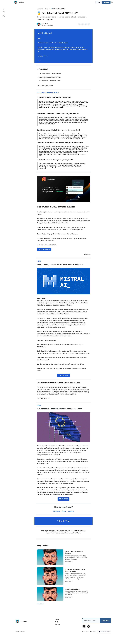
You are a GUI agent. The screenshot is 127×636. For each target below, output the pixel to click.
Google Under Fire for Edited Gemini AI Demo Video (54, 97)
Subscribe (106, 2)
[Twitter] (84, 626)
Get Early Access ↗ (43, 398)
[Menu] (112, 2)
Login (98, 2)
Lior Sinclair (45, 23)
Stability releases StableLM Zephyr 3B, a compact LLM (55, 160)
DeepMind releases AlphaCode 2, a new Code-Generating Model (58, 130)
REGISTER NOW (44, 249)
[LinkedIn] (88, 626)
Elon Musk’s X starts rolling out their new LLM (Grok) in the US (58, 114)
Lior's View (40, 8)
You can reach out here (72, 533)
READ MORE (63, 499)
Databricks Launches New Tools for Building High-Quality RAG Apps (60, 142)
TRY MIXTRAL (63, 375)
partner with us (87, 254)
